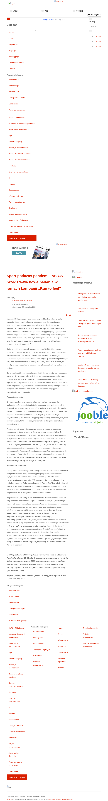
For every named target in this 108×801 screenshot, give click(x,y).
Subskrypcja (14, 56)
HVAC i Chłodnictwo (17, 117)
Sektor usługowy (15, 142)
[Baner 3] (58, 2)
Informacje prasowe (17, 238)
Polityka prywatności (88, 635)
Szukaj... (92, 22)
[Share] (90, 31)
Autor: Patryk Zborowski (22, 301)
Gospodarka (14, 190)
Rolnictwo (13, 208)
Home (11, 32)
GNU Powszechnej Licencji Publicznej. (60, 799)
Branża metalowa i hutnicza (20, 154)
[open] (33, 19)
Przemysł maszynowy (17, 110)
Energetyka (13, 232)
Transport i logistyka (17, 98)
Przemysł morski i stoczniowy (21, 226)
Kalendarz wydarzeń (17, 62)
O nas (11, 38)
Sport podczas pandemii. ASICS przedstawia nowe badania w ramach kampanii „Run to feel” (35, 282)
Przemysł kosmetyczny (18, 148)
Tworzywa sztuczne (17, 202)
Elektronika (13, 104)
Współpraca (13, 44)
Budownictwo (14, 80)
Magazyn (12, 50)
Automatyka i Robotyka (18, 220)
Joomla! (9, 799)
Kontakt (12, 69)
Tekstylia (12, 166)
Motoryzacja (14, 86)
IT (9, 178)
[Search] (90, 19)
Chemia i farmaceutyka (18, 172)
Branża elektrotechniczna (19, 160)
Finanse (12, 184)
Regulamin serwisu (91, 628)
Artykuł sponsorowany (18, 214)
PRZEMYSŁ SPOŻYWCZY (20, 129)
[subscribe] (77, 272)
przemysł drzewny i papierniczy (22, 123)
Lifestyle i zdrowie (16, 196)
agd (10, 136)
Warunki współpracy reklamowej (91, 645)
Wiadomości (14, 92)
